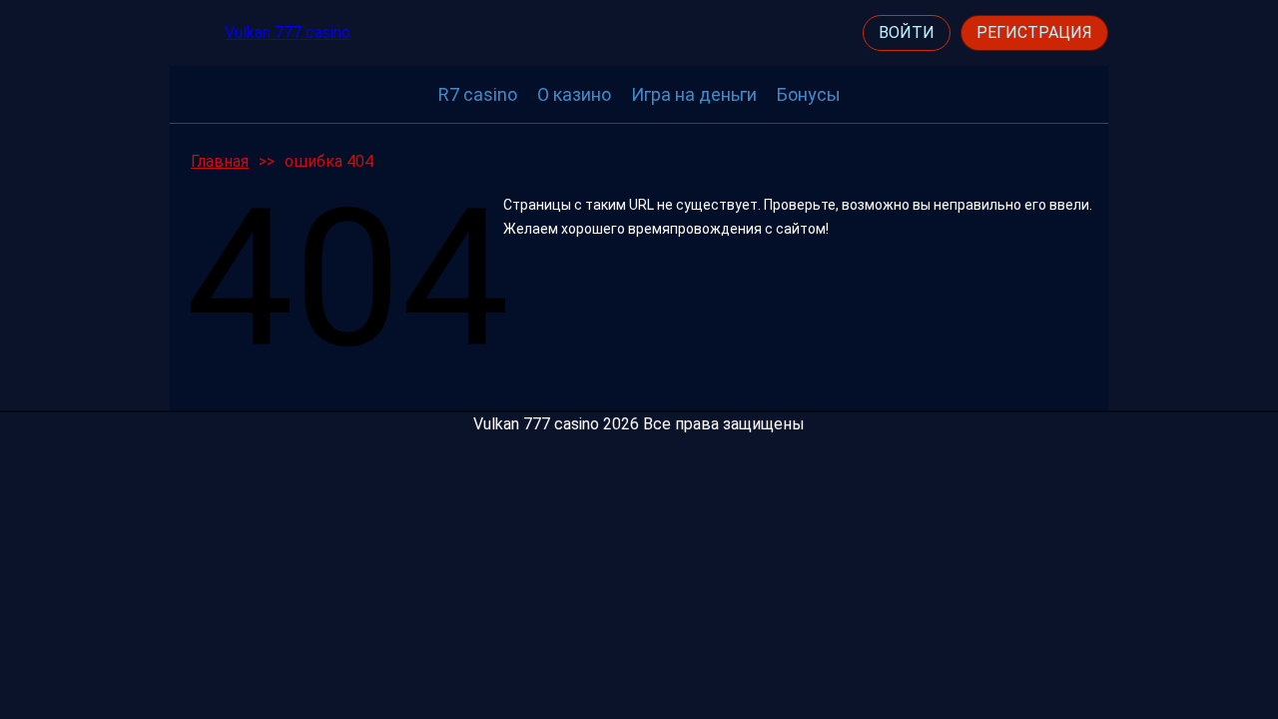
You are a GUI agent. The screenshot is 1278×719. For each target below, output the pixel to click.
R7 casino (477, 94)
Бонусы (809, 94)
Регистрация (1034, 32)
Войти (907, 32)
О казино (574, 94)
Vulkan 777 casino (287, 32)
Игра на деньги (694, 94)
